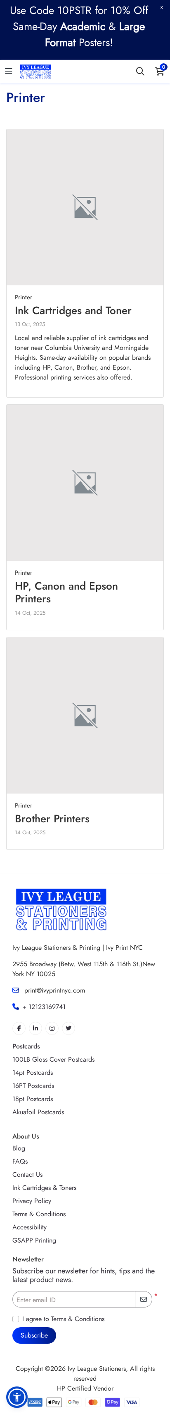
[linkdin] (35, 1028)
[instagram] (52, 1028)
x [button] (162, 7)
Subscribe (34, 1335)
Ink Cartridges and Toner (73, 310)
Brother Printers (52, 818)
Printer (23, 297)
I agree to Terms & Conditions (63, 1319)
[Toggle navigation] (8, 72)
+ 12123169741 (44, 1006)
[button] (17, 1397)
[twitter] (68, 1028)
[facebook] (19, 1028)
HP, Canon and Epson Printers (66, 592)
